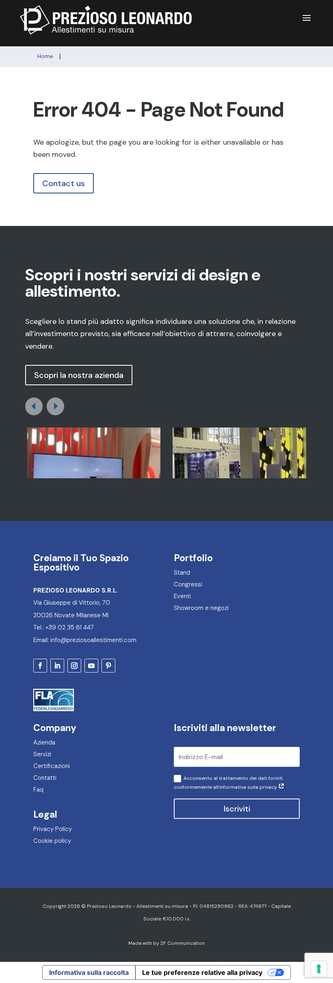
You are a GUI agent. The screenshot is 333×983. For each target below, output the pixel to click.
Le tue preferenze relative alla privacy (202, 972)
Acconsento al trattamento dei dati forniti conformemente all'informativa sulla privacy (228, 782)
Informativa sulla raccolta (89, 972)
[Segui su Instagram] (74, 666)
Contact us (63, 183)
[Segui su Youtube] (91, 666)
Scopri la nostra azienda (78, 375)
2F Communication (182, 943)
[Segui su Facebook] (40, 666)
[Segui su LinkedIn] (57, 666)
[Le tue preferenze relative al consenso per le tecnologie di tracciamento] (319, 968)
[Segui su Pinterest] (108, 666)
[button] (55, 406)
